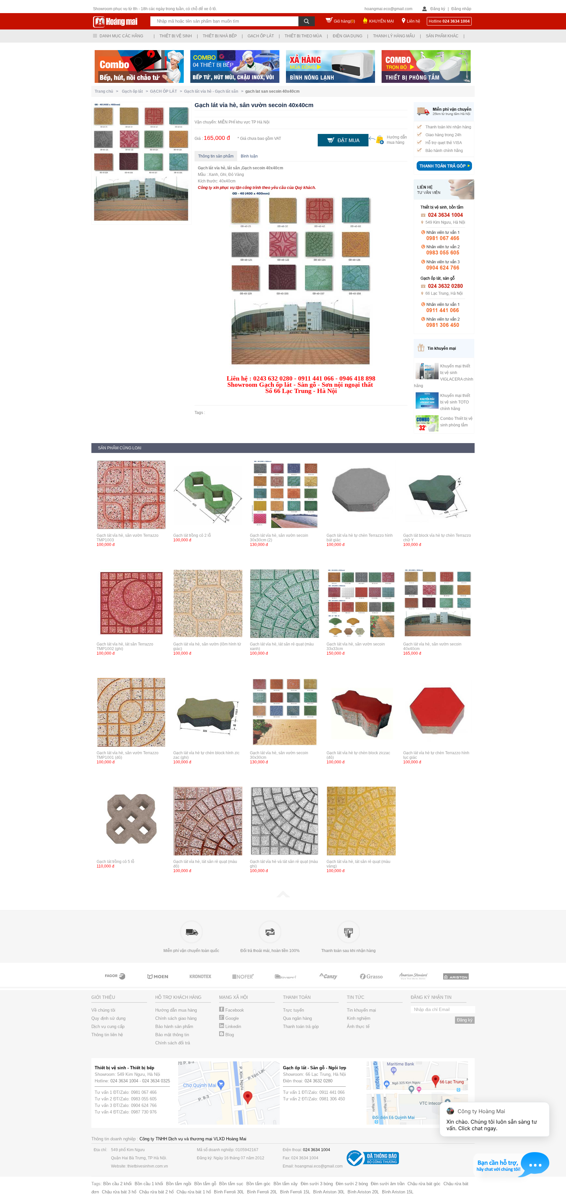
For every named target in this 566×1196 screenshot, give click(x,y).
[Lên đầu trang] (283, 896)
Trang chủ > (107, 91)
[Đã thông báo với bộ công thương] (373, 1164)
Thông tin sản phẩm (216, 156)
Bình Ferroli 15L (295, 1191)
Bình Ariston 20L (363, 1191)
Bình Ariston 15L (397, 1191)
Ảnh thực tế (358, 1026)
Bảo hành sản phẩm (174, 1026)
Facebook (234, 1010)
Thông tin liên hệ (107, 1034)
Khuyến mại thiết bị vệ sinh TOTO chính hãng (455, 402)
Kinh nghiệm (358, 1018)
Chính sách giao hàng (176, 1018)
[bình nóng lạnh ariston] (456, 982)
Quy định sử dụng (108, 1018)
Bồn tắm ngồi (178, 1183)
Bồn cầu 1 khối (149, 1183)
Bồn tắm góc (258, 1183)
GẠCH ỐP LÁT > (167, 91)
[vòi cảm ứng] (243, 982)
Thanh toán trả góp (301, 1026)
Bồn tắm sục (231, 1183)
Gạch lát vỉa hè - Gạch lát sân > (214, 91)
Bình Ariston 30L (329, 1191)
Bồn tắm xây (286, 1183)
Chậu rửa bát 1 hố (194, 1191)
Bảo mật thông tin (172, 1034)
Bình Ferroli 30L (229, 1191)
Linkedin (232, 1026)
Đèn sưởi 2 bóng (352, 1183)
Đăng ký (437, 9)
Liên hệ (413, 21)
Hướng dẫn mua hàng (176, 1010)
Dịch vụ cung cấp (107, 1026)
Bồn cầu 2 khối (117, 1183)
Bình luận (249, 156)
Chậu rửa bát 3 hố (119, 1191)
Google (231, 1018)
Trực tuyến (293, 1010)
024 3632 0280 (318, 1080)
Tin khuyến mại (361, 1010)
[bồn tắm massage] (286, 982)
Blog (229, 1034)
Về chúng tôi (103, 1010)
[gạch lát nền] (371, 982)
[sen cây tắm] (201, 982)
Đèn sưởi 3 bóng (317, 1183)
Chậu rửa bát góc (424, 1183)
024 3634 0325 (156, 1080)
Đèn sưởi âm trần (388, 1183)
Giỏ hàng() (344, 21)
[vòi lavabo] (116, 982)
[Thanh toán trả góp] (444, 171)
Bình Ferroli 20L (262, 1191)
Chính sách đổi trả (172, 1042)
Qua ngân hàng (297, 1018)
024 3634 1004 (124, 1080)
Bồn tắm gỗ (205, 1183)
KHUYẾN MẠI (381, 21)
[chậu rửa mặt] (158, 982)
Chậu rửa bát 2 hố (156, 1191)
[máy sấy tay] (329, 982)
